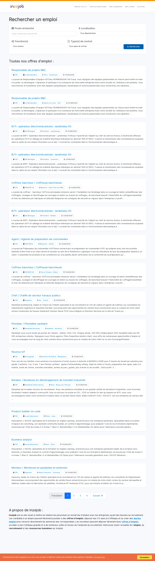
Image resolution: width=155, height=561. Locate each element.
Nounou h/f (18, 351)
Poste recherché (24, 28)
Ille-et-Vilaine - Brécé (49, 272)
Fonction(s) (21, 41)
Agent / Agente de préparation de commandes (39, 239)
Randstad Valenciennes (34, 385)
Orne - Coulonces (50, 75)
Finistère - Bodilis (48, 216)
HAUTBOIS (28, 244)
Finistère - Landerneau (50, 131)
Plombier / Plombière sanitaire (29, 323)
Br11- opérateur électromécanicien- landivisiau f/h (41, 126)
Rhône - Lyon (50, 416)
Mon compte (129, 7)
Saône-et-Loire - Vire (52, 103)
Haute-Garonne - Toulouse (49, 472)
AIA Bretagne (29, 131)
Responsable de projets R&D (28, 70)
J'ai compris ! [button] (144, 557)
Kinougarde (29, 356)
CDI (16, 75)
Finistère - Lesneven (49, 159)
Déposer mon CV (80, 7)
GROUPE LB (29, 187)
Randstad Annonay (32, 328)
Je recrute (141, 7)
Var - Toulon (43, 300)
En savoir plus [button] (99, 557)
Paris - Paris (50, 444)
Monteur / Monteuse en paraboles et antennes (39, 467)
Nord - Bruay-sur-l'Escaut (60, 385)
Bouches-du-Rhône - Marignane (53, 356)
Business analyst (21, 439)
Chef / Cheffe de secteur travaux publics (35, 295)
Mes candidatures (115, 7)
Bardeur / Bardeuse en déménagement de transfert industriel (48, 380)
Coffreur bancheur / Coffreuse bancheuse (36, 182)
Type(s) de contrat (81, 41)
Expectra (28, 300)
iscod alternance (31, 416)
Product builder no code (25, 411)
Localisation (88, 28)
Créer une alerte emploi (98, 7)
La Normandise (30, 75)
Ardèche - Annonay (54, 328)
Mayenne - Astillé (46, 244)
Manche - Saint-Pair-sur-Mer (51, 187)
